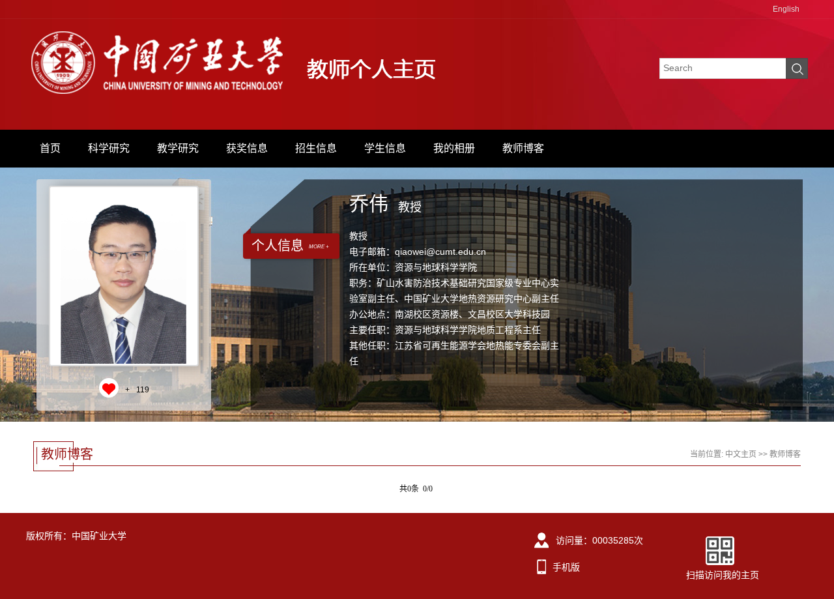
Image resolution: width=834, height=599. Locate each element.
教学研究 (178, 148)
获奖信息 (247, 148)
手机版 (566, 567)
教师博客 (523, 148)
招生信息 (316, 148)
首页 (50, 148)
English (786, 9)
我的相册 (454, 148)
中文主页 (740, 454)
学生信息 (385, 148)
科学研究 (109, 148)
